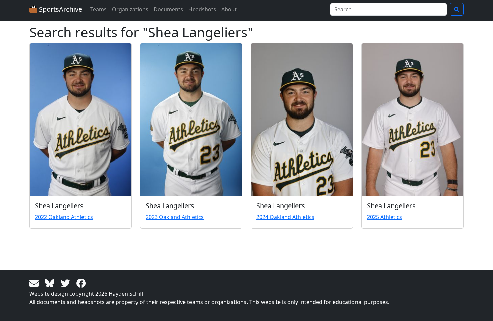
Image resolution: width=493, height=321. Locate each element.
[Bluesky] (51, 282)
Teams (98, 9)
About (229, 9)
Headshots (202, 9)
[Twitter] (66, 282)
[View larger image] (80, 119)
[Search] (457, 9)
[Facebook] (81, 282)
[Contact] (35, 282)
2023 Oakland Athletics (175, 217)
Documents (168, 9)
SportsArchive (59, 9)
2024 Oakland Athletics (285, 217)
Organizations (130, 9)
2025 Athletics (384, 217)
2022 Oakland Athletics (64, 217)
